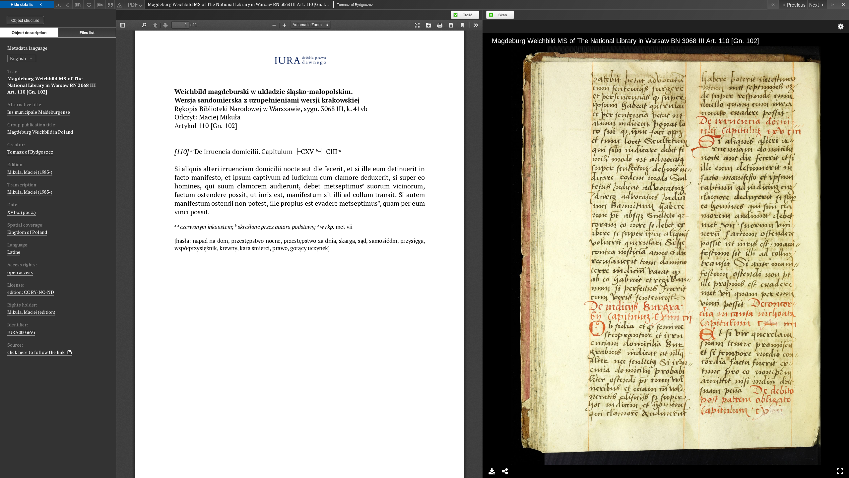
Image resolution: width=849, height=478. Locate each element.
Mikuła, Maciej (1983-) (29, 172)
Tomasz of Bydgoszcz (30, 152)
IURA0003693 (21, 332)
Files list (87, 32)
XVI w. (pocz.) (21, 212)
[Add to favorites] (89, 4)
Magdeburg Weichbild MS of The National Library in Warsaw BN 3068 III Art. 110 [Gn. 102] (51, 85)
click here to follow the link (36, 352)
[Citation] (110, 4)
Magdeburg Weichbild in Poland (40, 132)
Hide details (22, 4)
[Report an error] (119, 4)
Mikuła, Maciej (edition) (31, 312)
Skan (502, 14)
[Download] (58, 4)
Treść (467, 14)
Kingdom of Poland (27, 232)
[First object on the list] (772, 4)
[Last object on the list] (832, 4)
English (18, 58)
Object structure (25, 20)
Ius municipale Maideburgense (38, 112)
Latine (13, 252)
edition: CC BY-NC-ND (30, 292)
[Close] (843, 4)
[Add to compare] (78, 4)
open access (20, 272)
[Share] (67, 4)
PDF (133, 4)
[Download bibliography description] (100, 4)
